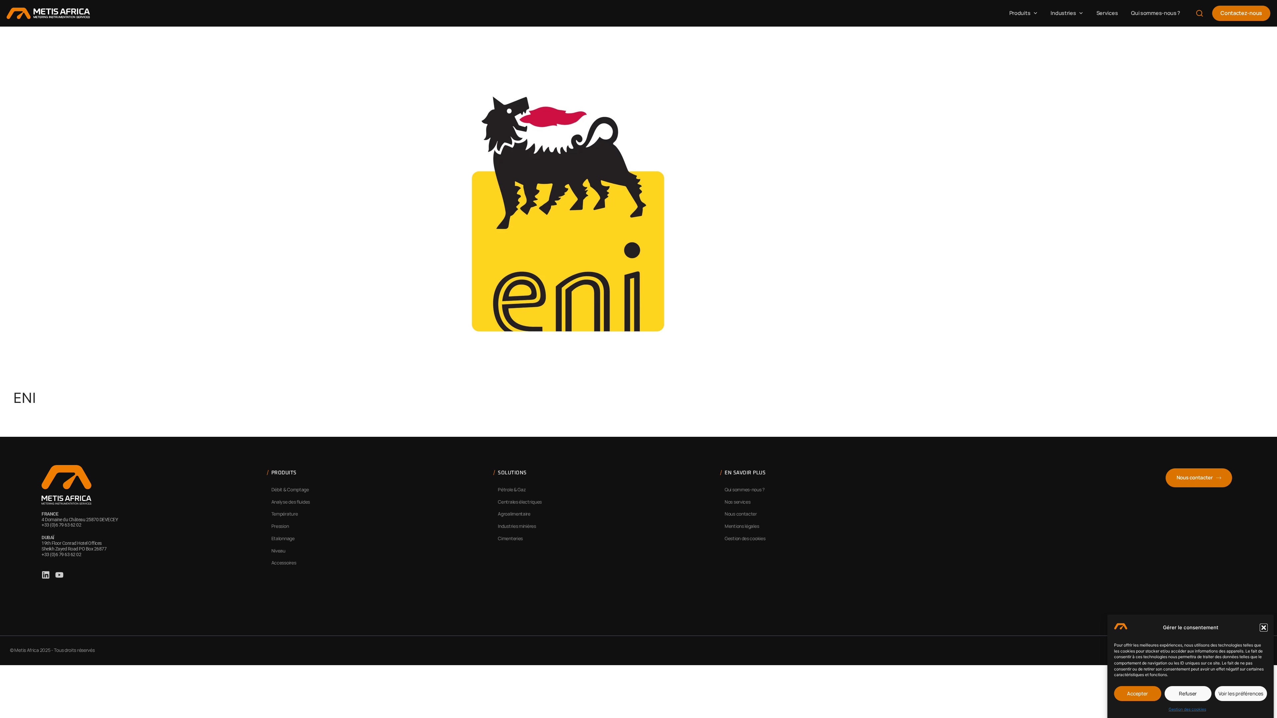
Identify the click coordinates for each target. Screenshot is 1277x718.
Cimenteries (510, 538)
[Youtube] (59, 575)
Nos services (737, 502)
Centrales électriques (520, 502)
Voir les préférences (1240, 693)
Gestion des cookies (1187, 709)
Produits (1020, 13)
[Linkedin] (46, 575)
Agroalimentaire (514, 514)
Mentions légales (742, 526)
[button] (1263, 627)
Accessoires (283, 562)
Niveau (278, 550)
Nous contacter (741, 514)
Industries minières (517, 526)
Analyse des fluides (290, 502)
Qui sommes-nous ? (1155, 13)
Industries (1063, 13)
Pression (280, 526)
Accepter (1137, 693)
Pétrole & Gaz (511, 489)
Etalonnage (283, 538)
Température (284, 514)
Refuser (1188, 693)
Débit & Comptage (290, 489)
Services (1107, 13)
